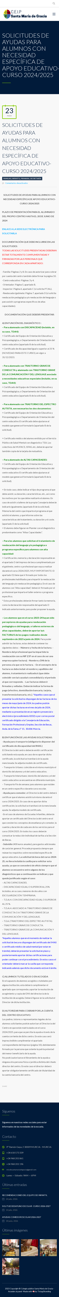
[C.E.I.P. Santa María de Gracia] (25, 14)
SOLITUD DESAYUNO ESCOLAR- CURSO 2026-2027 (26, 1206)
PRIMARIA (25, 178)
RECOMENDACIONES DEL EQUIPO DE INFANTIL (24, 1195)
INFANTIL (16, 178)
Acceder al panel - (15, 1291)
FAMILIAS (7, 178)
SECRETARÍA (35, 178)
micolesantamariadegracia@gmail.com (21, 1170)
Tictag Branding (44, 1291)
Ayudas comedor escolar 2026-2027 (21, 1217)
